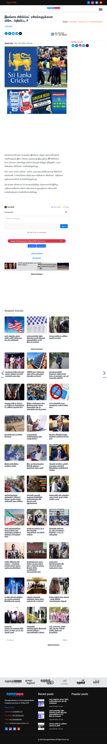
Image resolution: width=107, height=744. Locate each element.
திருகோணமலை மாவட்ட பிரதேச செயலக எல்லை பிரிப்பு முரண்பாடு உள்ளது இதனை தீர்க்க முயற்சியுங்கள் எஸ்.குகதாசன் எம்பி (35, 567)
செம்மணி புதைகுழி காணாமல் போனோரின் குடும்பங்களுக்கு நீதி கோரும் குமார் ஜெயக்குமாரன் (34, 499)
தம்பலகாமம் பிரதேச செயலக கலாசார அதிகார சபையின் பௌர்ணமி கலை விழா (14, 374)
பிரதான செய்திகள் (95, 21)
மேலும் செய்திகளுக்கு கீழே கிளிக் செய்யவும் (28, 241)
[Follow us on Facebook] (76, 45)
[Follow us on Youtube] (87, 45)
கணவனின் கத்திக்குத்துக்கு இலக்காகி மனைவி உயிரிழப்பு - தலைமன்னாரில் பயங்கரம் (36, 629)
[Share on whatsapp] (6, 33)
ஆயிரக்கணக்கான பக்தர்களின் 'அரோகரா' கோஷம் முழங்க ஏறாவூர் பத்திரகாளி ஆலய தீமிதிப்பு (14, 498)
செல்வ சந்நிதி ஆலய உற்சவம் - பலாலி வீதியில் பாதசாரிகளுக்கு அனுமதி (59, 599)
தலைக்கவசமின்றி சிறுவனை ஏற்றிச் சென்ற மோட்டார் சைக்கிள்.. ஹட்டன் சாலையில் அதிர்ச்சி (59, 375)
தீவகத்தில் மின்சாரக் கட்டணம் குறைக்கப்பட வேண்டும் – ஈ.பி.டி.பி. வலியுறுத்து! (57, 531)
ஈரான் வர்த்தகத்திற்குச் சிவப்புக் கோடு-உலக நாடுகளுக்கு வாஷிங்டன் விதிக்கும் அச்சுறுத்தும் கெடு (13, 532)
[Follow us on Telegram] (73, 45)
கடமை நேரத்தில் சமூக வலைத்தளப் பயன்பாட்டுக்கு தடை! (58, 405)
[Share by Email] (20, 33)
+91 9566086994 (15, 719)
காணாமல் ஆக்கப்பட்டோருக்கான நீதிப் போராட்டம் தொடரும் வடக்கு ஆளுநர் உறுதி (14, 629)
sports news (8, 26)
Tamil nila (9, 43)
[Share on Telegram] (16, 33)
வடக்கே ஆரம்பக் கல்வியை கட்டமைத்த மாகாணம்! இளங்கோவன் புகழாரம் (14, 599)
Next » (65, 640)
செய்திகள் (73, 21)
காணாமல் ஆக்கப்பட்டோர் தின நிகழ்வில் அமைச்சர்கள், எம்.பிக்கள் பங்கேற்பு (35, 531)
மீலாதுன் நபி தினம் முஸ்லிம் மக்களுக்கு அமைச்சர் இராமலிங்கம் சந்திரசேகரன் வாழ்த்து (58, 467)
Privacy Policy (9, 707)
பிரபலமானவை (36, 258)
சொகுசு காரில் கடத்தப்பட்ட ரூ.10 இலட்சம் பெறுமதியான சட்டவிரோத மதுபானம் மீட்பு (14, 405)
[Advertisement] (37, 135)
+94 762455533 (18, 715)
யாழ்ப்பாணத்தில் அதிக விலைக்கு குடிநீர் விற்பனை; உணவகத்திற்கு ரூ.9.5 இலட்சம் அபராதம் (36, 339)
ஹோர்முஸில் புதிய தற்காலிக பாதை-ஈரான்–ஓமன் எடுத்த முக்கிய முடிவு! (59, 497)
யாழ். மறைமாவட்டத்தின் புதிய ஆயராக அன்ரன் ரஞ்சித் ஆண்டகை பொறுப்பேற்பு (57, 629)
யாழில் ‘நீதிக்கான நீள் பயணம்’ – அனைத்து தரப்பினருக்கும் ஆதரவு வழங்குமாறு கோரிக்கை (13, 565)
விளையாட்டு (83, 21)
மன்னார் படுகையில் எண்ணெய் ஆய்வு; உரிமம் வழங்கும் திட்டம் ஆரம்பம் (35, 599)
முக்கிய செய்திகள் (37, 253)
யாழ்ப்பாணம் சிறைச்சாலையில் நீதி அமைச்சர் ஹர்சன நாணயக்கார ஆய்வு (56, 565)
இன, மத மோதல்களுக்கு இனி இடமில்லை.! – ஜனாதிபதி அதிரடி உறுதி (35, 466)
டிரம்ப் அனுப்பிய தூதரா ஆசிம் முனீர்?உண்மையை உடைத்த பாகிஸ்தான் (13, 338)
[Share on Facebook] (9, 33)
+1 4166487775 (16, 711)
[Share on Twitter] (13, 33)
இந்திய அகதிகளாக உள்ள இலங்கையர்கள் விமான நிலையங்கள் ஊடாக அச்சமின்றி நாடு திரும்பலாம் (36, 406)
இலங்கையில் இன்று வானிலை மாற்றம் (11, 465)
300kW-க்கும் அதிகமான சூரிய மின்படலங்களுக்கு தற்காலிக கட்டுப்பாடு (35, 374)
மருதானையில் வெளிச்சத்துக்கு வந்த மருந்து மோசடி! (34, 437)
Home (65, 21)
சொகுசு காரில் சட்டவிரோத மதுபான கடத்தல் (58, 337)
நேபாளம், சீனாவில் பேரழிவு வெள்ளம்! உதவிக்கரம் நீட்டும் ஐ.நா (59, 437)
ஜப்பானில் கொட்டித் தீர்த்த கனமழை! (13, 436)
